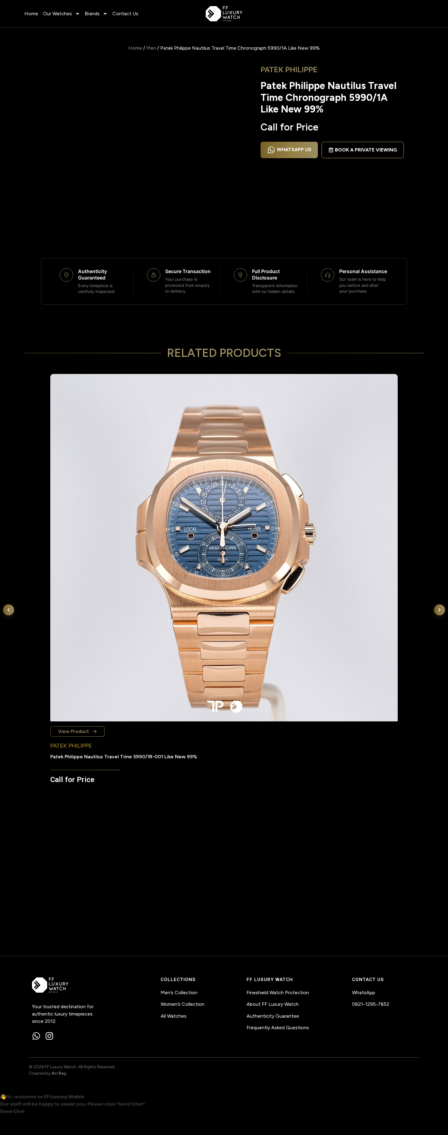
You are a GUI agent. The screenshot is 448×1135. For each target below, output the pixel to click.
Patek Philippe (289, 69)
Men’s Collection (179, 992)
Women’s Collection (182, 1004)
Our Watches (57, 13)
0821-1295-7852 (370, 1004)
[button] (8, 609)
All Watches (174, 1016)
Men (151, 48)
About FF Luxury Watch (273, 1004)
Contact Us (125, 13)
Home (31, 13)
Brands (92, 13)
